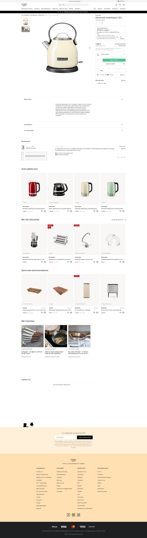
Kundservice (39, 471)
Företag (38, 502)
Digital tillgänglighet (41, 505)
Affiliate (99, 483)
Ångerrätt (38, 508)
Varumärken (107, 8)
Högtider (79, 491)
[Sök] (60, 5)
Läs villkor (73, 447)
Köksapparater (33, 15)
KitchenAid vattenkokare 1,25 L (52, 15)
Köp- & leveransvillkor (41, 491)
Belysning (55, 8)
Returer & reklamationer (42, 474)
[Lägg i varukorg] (45, 211)
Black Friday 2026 (82, 502)
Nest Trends (80, 500)
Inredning (36, 8)
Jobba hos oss (101, 480)
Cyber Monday (81, 505)
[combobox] (122, 1)
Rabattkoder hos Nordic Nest (84, 508)
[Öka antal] (101, 60)
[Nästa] (89, 47)
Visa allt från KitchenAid (117, 219)
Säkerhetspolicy (40, 494)
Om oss (99, 471)
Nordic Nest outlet (102, 491)
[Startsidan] (24, 5)
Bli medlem (122, 37)
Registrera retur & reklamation (43, 477)
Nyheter (100, 8)
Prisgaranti (39, 500)
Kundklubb (39, 480)
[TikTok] (78, 514)
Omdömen (100, 474)
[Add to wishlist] (42, 211)
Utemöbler (77, 8)
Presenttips (80, 497)
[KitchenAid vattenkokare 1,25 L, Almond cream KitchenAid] (62, 47)
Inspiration (123, 8)
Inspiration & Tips (81, 471)
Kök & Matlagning (46, 8)
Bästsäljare (80, 488)
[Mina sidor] (116, 5)
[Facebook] (68, 514)
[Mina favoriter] (120, 5)
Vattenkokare (41, 15)
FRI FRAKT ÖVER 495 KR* (74, 1)
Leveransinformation (41, 485)
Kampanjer (115, 8)
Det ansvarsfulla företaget (104, 477)
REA (78, 483)
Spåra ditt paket (40, 488)
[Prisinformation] (103, 44)
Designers (80, 477)
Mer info (122, 74)
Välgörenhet (101, 488)
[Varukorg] (124, 5)
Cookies (38, 497)
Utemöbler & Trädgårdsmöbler (64, 488)
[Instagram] (73, 514)
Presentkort (60, 491)
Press (99, 485)
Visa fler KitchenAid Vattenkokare (61, 384)
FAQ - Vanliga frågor (41, 483)
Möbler (71, 8)
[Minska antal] (97, 60)
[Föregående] (35, 47)
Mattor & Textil (63, 8)
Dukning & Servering (26, 8)
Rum (95, 8)
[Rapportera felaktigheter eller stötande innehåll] (125, 157)
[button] (99, 23)
